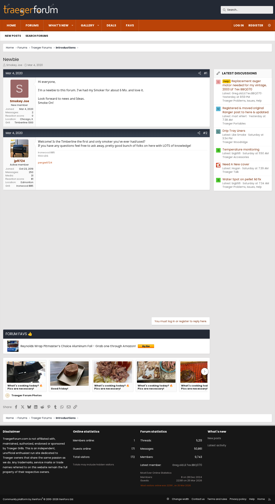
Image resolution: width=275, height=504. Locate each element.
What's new (58, 25)
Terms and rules (217, 499)
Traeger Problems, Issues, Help (242, 101)
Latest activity (217, 445)
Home (11, 25)
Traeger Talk (230, 172)
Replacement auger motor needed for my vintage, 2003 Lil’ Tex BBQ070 (244, 85)
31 (32, 175)
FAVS (130, 25)
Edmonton (27, 182)
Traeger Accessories (235, 157)
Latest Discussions (239, 73)
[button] (72, 25)
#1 (205, 73)
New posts (13, 36)
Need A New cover (235, 164)
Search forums (36, 36)
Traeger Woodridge (235, 142)
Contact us (198, 499)
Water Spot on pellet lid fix (241, 179)
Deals (111, 25)
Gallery (87, 25)
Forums (32, 25)
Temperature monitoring (240, 149)
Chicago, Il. (26, 119)
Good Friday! (59, 388)
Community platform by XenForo (38, 499)
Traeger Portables (234, 123)
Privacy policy (238, 499)
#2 (205, 133)
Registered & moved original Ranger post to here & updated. (245, 110)
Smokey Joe (14, 65)
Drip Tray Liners (233, 131)
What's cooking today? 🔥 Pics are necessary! (24, 387)
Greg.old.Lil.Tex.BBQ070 (187, 465)
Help (252, 499)
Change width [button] (180, 499)
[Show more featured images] (204, 371)
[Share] (199, 73)
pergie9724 (45, 162)
